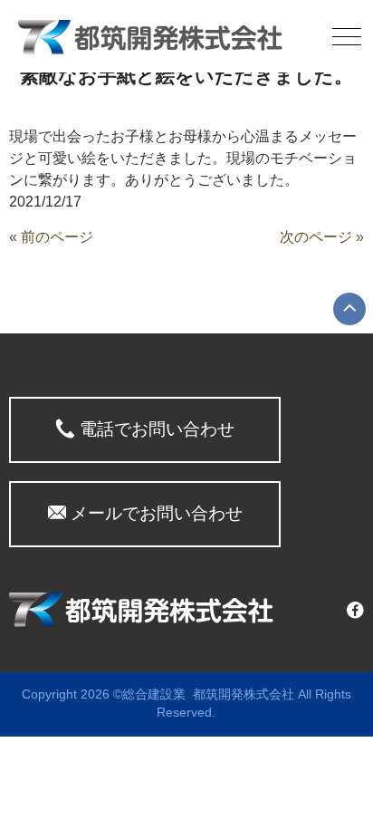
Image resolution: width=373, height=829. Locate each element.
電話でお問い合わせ (154, 429)
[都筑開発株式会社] (150, 35)
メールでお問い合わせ (154, 513)
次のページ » (322, 237)
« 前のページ (51, 237)
